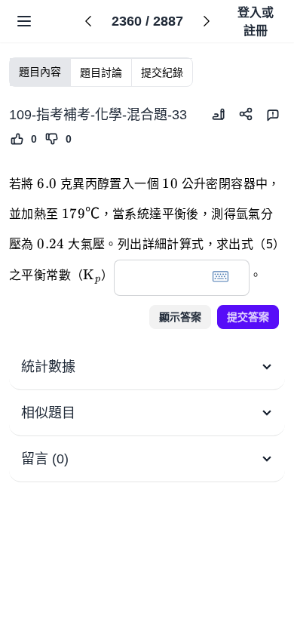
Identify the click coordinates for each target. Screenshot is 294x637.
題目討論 (101, 72)
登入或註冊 (255, 21)
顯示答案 (180, 317)
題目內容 (40, 72)
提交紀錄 (162, 72)
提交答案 (248, 317)
